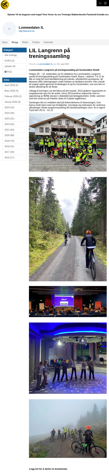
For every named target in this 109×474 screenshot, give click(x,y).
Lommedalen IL (45, 64)
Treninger (66, 14)
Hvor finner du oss (52, 14)
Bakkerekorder (79, 14)
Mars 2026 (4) (11, 91)
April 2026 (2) (11, 85)
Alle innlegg (11, 55)
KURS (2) (9, 60)
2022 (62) (9, 124)
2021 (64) (9, 130)
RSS (9, 72)
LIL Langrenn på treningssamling (49, 53)
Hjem (5, 42)
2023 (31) (9, 118)
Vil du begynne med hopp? (29, 14)
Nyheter (11, 14)
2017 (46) (9, 152)
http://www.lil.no (26, 31)
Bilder (25, 42)
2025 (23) (9, 107)
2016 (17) (9, 157)
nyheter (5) (10, 66)
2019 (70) (9, 141)
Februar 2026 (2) (13, 96)
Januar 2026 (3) (12, 102)
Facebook (91, 14)
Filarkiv (36, 42)
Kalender (48, 42)
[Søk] (100, 3)
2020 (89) (9, 135)
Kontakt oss (103, 14)
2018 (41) (9, 146)
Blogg (15, 42)
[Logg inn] (105, 3)
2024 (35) (9, 113)
